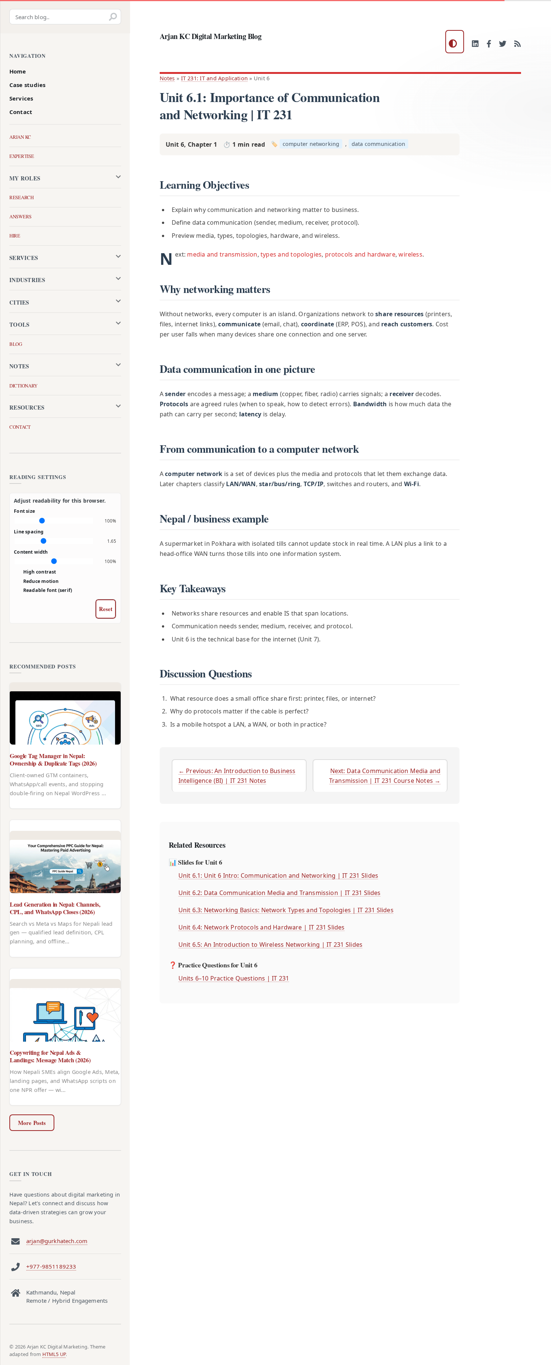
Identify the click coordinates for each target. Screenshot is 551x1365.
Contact (20, 112)
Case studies (27, 85)
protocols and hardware (360, 254)
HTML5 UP (54, 1354)
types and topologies (291, 254)
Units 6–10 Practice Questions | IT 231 (233, 978)
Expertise (21, 156)
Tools (19, 324)
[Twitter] (502, 44)
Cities (19, 302)
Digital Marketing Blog (211, 36)
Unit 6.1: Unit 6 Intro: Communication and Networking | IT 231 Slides (278, 875)
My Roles (24, 178)
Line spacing (28, 532)
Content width (31, 552)
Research (21, 197)
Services (21, 98)
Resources (27, 407)
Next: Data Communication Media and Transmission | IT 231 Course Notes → (385, 776)
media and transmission (222, 254)
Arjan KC (20, 137)
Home (17, 71)
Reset (106, 609)
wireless (410, 254)
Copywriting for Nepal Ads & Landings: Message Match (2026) (50, 1056)
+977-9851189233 (51, 1266)
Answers (20, 216)
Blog (15, 344)
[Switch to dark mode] (454, 41)
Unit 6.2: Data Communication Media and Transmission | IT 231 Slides (279, 893)
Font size (24, 511)
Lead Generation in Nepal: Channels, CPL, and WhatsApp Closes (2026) (55, 908)
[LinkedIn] (475, 44)
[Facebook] (489, 44)
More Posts (32, 1123)
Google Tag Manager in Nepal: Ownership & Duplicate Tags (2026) (53, 759)
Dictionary (23, 385)
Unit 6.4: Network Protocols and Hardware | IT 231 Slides (261, 927)
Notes (167, 78)
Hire (14, 235)
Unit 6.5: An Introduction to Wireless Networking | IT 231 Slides (270, 944)
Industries (27, 280)
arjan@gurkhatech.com (56, 1241)
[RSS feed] (517, 44)
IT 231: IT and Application (214, 78)
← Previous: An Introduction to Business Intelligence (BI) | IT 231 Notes (237, 776)
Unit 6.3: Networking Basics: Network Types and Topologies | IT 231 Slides (286, 910)
